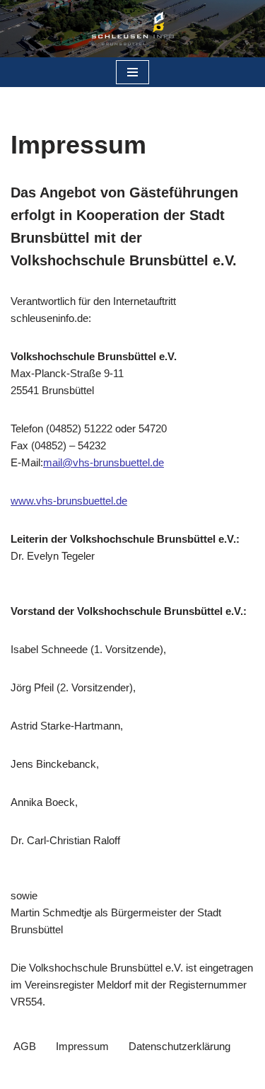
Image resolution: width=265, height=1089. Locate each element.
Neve (66, 1074)
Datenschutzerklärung (179, 1046)
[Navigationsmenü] (132, 72)
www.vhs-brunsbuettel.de (69, 501)
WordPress (186, 1074)
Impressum (82, 1046)
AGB (24, 1046)
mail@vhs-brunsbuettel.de (103, 462)
